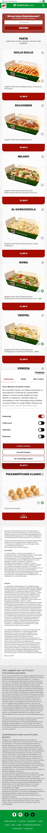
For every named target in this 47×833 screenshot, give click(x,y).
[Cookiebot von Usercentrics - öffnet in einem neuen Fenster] (34, 373)
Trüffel (23, 315)
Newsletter (32, 821)
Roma (23, 262)
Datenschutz (17, 828)
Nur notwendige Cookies (23, 458)
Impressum (28, 828)
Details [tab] (23, 379)
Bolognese (23, 105)
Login (40, 1)
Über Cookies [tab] (38, 379)
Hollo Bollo (23, 52)
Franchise (22, 821)
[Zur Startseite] (4, 6)
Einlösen (23, 28)
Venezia (23, 368)
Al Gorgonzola (23, 209)
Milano (23, 156)
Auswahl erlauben (23, 452)
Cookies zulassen (23, 446)
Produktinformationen (31, 825)
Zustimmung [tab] (8, 379)
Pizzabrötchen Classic (23, 474)
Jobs (13, 825)
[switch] (41, 423)
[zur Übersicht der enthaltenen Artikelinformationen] (43, 53)
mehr (40, 298)
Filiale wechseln (10, 821)
